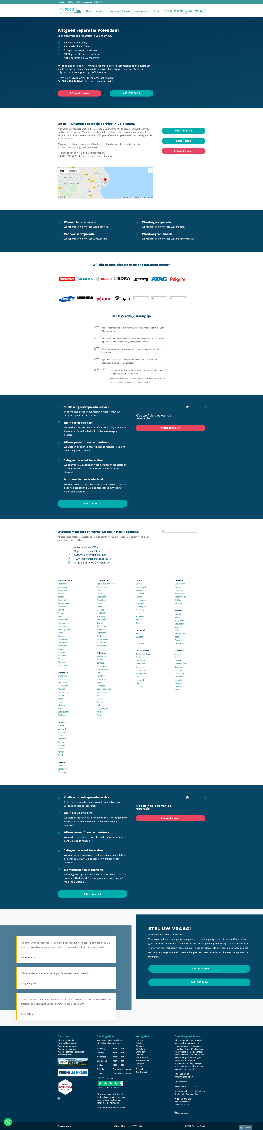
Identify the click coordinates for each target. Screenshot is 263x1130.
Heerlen (61, 725)
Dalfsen (178, 660)
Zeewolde (140, 643)
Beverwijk (62, 600)
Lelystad (139, 636)
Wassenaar (101, 642)
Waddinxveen (102, 639)
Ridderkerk (101, 619)
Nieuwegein (141, 606)
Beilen (177, 630)
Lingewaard (102, 679)
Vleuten (139, 590)
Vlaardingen (102, 645)
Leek (60, 702)
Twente (178, 686)
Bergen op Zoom (143, 654)
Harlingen (179, 603)
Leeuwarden (180, 583)
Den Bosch (140, 660)
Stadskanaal (63, 685)
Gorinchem (101, 600)
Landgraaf (62, 738)
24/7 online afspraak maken (109, 1043)
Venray (61, 751)
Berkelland (101, 666)
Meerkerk (101, 609)
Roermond (62, 732)
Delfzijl (61, 695)
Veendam (62, 689)
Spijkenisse (101, 632)
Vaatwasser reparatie (67, 1046)
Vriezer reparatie (65, 1054)
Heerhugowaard (65, 629)
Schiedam (101, 629)
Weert (60, 755)
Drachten (179, 590)
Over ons (114, 11)
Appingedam (63, 711)
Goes (60, 765)
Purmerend (62, 645)
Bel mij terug (183, 140)
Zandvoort (62, 665)
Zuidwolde (179, 640)
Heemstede (63, 619)
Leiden (99, 606)
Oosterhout (141, 670)
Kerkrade (61, 745)
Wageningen (102, 708)
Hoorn (60, 632)
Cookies (246, 1127)
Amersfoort (141, 587)
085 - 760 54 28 (131, 93)
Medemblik (62, 642)
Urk (137, 640)
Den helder (62, 609)
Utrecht (139, 583)
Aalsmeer (62, 583)
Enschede (179, 676)
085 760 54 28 (70, 2)
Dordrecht (101, 596)
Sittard (61, 735)
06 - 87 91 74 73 (96, 2)
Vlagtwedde (63, 692)
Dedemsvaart (181, 663)
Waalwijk (139, 686)
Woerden (140, 609)
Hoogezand (63, 679)
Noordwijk (101, 616)
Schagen (61, 649)
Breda (138, 657)
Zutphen (100, 715)
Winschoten (63, 682)
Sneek (177, 587)
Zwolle (177, 689)
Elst (98, 695)
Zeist (138, 623)
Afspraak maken (142, 11)
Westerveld (180, 643)
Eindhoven (140, 663)
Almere (139, 633)
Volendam (62, 655)
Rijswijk (100, 623)
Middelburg (63, 769)
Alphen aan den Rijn (105, 583)
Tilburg (139, 683)
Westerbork (180, 633)
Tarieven (126, 11)
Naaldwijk (101, 613)
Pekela (60, 708)
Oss (137, 676)
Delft (99, 590)
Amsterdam (63, 587)
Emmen (178, 614)
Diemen (61, 613)
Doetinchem (102, 669)
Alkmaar (61, 593)
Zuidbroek (62, 715)
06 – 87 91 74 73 (177, 11)
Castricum (62, 606)
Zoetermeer (102, 636)
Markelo (178, 683)
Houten (139, 596)
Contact (157, 11)
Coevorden (179, 623)
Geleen (61, 742)
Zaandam (62, 662)
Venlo (60, 748)
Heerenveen (180, 593)
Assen (177, 617)
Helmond (140, 680)
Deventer (179, 667)
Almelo (178, 654)
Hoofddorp (62, 626)
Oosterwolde (180, 596)
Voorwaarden (64, 1126)
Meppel (178, 627)
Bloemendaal (63, 603)
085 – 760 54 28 (196, 11)
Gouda (99, 603)
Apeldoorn (101, 656)
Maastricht (62, 729)
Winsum (61, 705)
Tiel (98, 705)
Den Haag (101, 593)
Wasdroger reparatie (67, 1049)
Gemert (139, 667)
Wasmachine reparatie (68, 1043)
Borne (177, 657)
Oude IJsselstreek (104, 689)
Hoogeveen (180, 620)
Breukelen (140, 603)
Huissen (100, 698)
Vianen (139, 619)
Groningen (62, 676)
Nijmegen (101, 685)
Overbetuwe (102, 692)
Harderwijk (101, 676)
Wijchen (100, 711)
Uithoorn (61, 652)
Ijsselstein (140, 616)
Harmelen (140, 613)
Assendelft (62, 590)
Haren (60, 698)
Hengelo (178, 680)
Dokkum (178, 600)
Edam (60, 616)
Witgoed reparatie (66, 1040)
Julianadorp (62, 639)
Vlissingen (62, 772)
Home (89, 11)
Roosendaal (141, 673)
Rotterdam (101, 626)
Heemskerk (63, 623)
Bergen (61, 596)
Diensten (99, 11)
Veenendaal (141, 600)
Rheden (100, 702)
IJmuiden (61, 636)
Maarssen (140, 593)
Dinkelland (179, 673)
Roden (177, 636)
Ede (98, 672)
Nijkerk (100, 682)
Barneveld (101, 663)
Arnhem (100, 659)
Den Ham (179, 670)
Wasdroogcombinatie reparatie (71, 1051)
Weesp (61, 658)
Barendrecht (102, 587)
